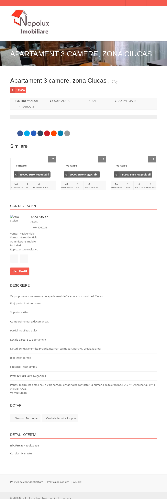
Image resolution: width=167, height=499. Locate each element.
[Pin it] (47, 133)
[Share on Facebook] (20, 133)
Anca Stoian (39, 217)
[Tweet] (27, 133)
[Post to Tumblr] (40, 133)
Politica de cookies (58, 482)
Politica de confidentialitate (26, 482)
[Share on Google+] (33, 133)
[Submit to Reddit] (54, 133)
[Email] (67, 133)
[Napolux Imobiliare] (30, 22)
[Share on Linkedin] (60, 133)
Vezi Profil (20, 271)
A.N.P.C (77, 482)
